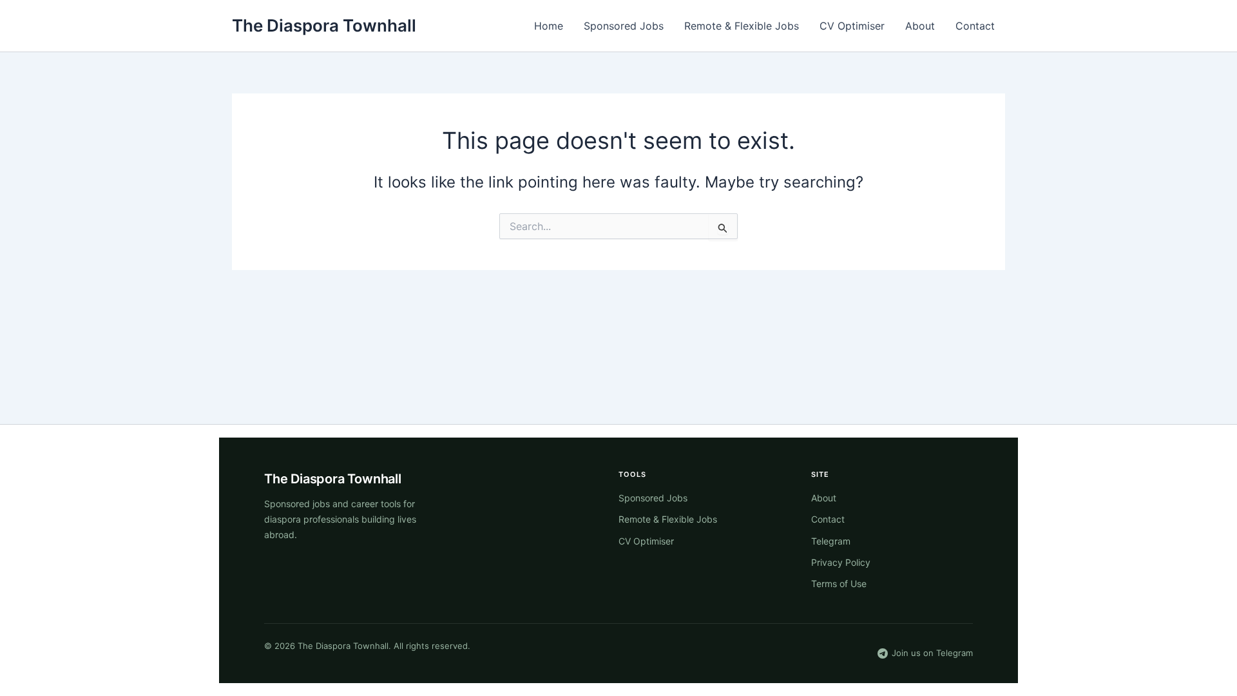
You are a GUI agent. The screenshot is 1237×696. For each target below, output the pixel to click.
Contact (975, 25)
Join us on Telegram (932, 653)
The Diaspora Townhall (324, 25)
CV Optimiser (852, 25)
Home (548, 25)
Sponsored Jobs (624, 25)
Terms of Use (839, 583)
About (920, 25)
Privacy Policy (840, 562)
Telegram (830, 541)
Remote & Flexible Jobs (741, 25)
